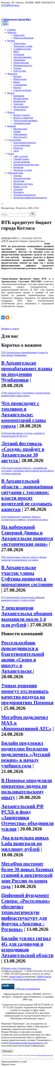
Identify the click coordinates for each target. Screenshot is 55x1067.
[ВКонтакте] (3, 317)
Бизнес (11, 93)
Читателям (18, 181)
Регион (11, 40)
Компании (18, 95)
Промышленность (22, 65)
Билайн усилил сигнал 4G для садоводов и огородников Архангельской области (27, 946)
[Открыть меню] (5, 23)
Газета (10, 153)
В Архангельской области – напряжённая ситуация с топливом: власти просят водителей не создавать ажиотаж (27, 495)
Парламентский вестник (26, 164)
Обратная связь (15, 173)
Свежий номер (21, 159)
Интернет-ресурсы (23, 184)
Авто (16, 150)
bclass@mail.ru (16, 976)
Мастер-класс (20, 128)
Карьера (11, 126)
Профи (17, 131)
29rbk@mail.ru (44, 976)
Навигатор (19, 35)
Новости (11, 32)
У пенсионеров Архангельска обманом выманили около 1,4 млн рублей (26, 616)
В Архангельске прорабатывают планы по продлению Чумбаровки (26, 371)
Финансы (12, 73)
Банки (16, 82)
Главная (11, 29)
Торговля (18, 104)
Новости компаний (23, 38)
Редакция (18, 167)
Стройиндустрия (22, 49)
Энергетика (19, 43)
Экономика (19, 60)
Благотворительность (24, 142)
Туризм (17, 68)
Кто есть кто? (20, 137)
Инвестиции (20, 79)
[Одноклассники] (7, 317)
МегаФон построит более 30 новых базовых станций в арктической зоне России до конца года (27, 875)
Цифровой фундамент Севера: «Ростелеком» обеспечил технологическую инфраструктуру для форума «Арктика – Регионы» (25, 912)
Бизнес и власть (21, 115)
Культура (18, 148)
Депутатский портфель (25, 120)
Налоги (17, 87)
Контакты (18, 192)
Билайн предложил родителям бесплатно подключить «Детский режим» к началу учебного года (25, 754)
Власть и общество (23, 117)
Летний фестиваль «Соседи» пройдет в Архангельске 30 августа (22, 452)
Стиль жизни (14, 139)
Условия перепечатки (24, 195)
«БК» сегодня (20, 156)
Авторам (18, 189)
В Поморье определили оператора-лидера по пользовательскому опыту (26, 789)
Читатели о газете (22, 170)
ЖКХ (16, 51)
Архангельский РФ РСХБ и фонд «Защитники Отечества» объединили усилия (27, 817)
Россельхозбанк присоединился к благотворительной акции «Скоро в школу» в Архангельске (22, 657)
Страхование (20, 84)
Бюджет (17, 76)
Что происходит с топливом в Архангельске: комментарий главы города (23, 414)
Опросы (17, 175)
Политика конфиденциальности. (29, 979)
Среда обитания (21, 145)
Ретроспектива (21, 62)
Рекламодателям (21, 178)
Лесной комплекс (22, 57)
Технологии (19, 109)
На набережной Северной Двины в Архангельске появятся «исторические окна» (27, 535)
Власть (11, 112)
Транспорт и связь (22, 46)
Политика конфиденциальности (30, 197)
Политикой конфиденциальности (26, 1043)
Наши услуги (20, 186)
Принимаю (7, 1051)
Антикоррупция (21, 123)
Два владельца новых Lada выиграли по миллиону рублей (25, 843)
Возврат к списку (10, 328)
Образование (20, 134)
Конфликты (19, 101)
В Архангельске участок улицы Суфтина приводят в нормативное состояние (27, 576)
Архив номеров (21, 161)
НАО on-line (19, 71)
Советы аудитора (22, 90)
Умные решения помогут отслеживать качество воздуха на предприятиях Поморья (27, 694)
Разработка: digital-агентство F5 (44, 1055)
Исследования (20, 106)
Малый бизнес (21, 98)
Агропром (18, 54)
